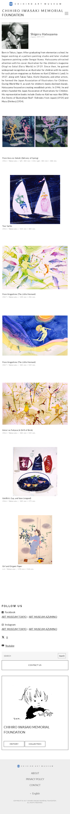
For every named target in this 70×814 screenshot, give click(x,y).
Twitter (65, 414)
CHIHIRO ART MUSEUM (35, 4)
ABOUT (35, 773)
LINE (65, 400)
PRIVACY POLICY (35, 779)
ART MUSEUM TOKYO (14, 616)
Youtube (9, 645)
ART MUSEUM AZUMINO (43, 616)
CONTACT (35, 785)
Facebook (65, 407)
